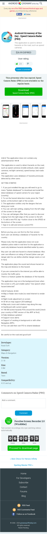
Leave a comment (23, 69)
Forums (23, 491)
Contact (23, 487)
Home (23, 473)
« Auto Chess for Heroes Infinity (23, 459)
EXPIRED (23, 52)
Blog (23, 496)
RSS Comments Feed (25, 510)
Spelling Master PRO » (23, 465)
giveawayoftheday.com (28, 523)
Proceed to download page (23, 448)
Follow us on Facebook (26, 514)
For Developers (23, 478)
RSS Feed (26, 505)
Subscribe (23, 482)
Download (23, 91)
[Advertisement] (23, 25)
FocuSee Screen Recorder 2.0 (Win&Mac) (29, 423)
